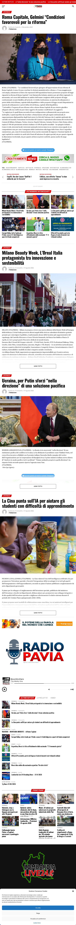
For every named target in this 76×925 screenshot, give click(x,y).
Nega (38, 913)
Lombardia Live (66, 168)
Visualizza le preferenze (38, 919)
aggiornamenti (12, 168)
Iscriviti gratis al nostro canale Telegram (38, 150)
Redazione (12, 29)
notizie (45, 169)
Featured (46, 168)
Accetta (38, 908)
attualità (29, 168)
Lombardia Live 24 (9, 169)
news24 (32, 169)
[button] (73, 891)
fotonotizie (55, 168)
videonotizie (64, 169)
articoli (22, 168)
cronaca (38, 168)
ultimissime (54, 169)
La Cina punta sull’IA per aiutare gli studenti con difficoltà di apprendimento (48, 2)
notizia (39, 169)
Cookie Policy (37, 923)
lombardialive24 (22, 169)
